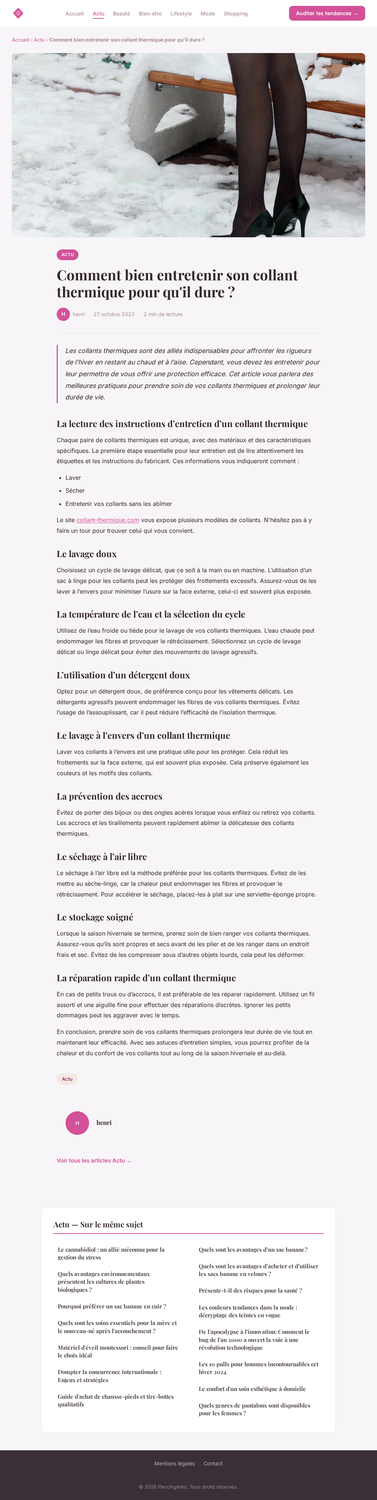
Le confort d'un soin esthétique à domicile (252, 1388)
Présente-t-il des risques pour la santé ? (250, 1290)
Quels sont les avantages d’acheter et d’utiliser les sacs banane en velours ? (258, 1269)
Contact (213, 1463)
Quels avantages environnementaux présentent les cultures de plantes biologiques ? (104, 1281)
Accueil (75, 13)
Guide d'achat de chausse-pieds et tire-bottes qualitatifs (116, 1400)
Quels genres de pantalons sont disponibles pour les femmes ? (254, 1409)
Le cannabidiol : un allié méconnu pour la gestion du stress (111, 1253)
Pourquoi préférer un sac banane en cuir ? (112, 1306)
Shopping (236, 13)
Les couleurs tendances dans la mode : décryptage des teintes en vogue (248, 1311)
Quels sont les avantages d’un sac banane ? (253, 1249)
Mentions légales (174, 1463)
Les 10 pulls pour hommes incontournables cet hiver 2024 (258, 1367)
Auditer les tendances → (327, 13)
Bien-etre (150, 13)
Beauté (121, 13)
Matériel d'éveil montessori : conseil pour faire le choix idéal (118, 1351)
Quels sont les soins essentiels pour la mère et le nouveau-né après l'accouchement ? (117, 1326)
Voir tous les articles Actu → (94, 1160)
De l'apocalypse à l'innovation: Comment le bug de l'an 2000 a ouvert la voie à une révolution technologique (254, 1339)
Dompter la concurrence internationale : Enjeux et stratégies (109, 1375)
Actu (98, 13)
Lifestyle (181, 13)
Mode (208, 13)
